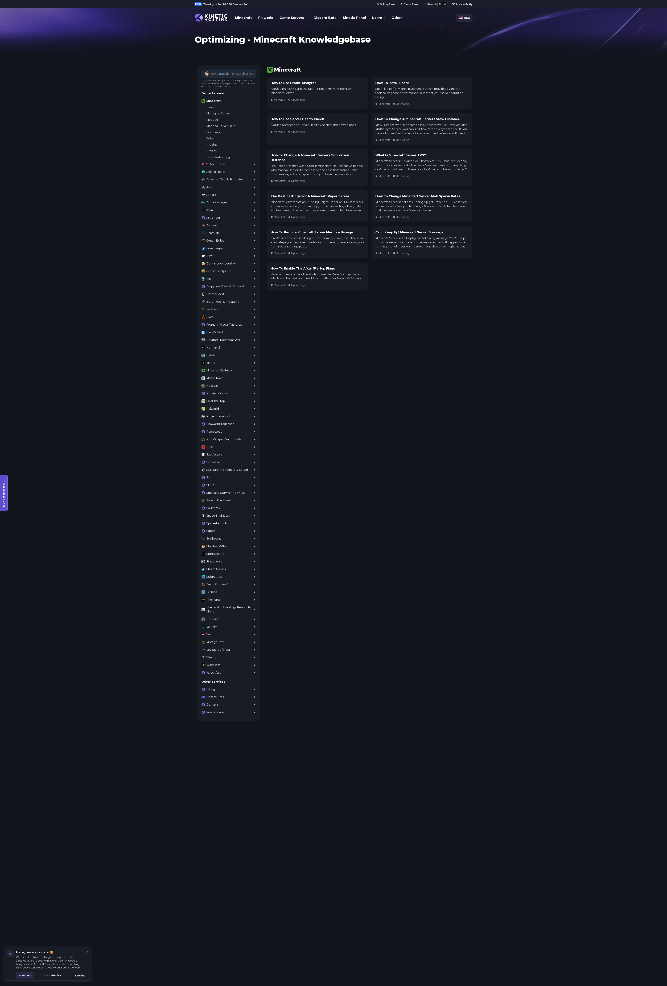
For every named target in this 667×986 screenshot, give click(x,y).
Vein (209, 634)
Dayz (209, 256)
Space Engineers (218, 515)
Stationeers (214, 561)
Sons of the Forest (219, 500)
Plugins (211, 144)
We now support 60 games (223, 4)
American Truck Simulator (224, 179)
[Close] (87, 951)
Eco (209, 278)
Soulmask (213, 508)
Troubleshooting (218, 157)
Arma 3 (211, 194)
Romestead (214, 431)
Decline (80, 975)
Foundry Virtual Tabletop (224, 324)
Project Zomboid (218, 416)
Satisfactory (214, 454)
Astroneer (213, 217)
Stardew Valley (216, 546)
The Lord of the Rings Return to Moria (228, 609)
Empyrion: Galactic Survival (225, 286)
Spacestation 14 (217, 523)
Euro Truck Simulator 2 (222, 301)
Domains (212, 704)
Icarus (210, 362)
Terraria (211, 592)
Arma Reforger (216, 202)
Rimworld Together (220, 424)
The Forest (213, 599)
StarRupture (215, 554)
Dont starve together (221, 263)
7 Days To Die (215, 164)
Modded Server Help (221, 126)
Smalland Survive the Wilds (225, 492)
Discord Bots (215, 697)
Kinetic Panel (215, 712)
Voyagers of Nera (218, 649)
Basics (210, 107)
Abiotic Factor (215, 171)
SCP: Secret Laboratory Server (227, 469)
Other (210, 138)
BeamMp (212, 233)
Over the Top (215, 401)
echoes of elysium (218, 271)
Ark (208, 187)
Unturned (213, 619)
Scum (210, 477)
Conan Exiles (215, 240)
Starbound (214, 538)
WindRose (213, 665)
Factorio (212, 309)
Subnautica (214, 576)
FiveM (210, 317)
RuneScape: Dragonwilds (223, 439)
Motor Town (214, 378)
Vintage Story (215, 642)
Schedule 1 (214, 462)
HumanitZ (213, 347)
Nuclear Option (217, 393)
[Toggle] (254, 101)
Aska (209, 210)
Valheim (211, 626)
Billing (210, 689)
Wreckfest (213, 672)
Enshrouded (215, 294)
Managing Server (218, 113)
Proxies (211, 151)
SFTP (210, 485)
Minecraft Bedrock (219, 370)
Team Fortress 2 (217, 584)
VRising (211, 657)
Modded (212, 119)
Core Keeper (215, 248)
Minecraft (213, 101)
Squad (211, 531)
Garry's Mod (214, 332)
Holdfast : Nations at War (223, 340)
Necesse (212, 385)
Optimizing (214, 132)
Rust (209, 447)
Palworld (212, 408)
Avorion (211, 225)
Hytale (211, 355)
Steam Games (216, 569)
